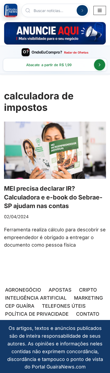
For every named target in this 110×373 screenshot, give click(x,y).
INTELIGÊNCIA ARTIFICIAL (35, 298)
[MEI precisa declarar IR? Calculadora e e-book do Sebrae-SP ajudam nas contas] (55, 150)
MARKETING (88, 298)
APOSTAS (60, 290)
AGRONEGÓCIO (23, 290)
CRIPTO (88, 290)
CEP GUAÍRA (19, 306)
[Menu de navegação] (99, 10)
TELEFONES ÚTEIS (64, 306)
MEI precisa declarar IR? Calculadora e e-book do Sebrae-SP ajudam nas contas (53, 197)
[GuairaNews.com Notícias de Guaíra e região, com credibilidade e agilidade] (10, 10)
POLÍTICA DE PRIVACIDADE (37, 314)
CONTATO (87, 314)
